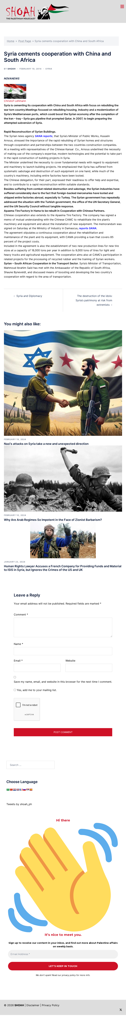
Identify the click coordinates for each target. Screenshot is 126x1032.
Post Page (24, 41)
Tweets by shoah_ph (19, 804)
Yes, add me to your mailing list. (36, 690)
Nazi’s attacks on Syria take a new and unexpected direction (46, 443)
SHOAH (12, 69)
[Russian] (24, 789)
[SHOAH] (36, 11)
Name (18, 644)
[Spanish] (30, 789)
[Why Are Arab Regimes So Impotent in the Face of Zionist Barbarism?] (63, 478)
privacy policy (69, 975)
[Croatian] (14, 789)
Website (70, 660)
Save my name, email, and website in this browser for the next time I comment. (63, 681)
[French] (21, 789)
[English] (17, 789)
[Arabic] (7, 789)
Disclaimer (32, 1005)
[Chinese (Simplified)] (11, 789)
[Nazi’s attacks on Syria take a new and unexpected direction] (63, 382)
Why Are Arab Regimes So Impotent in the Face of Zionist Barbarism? (53, 519)
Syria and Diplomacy (29, 296)
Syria (48, 69)
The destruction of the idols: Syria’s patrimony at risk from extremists (94, 300)
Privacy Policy (50, 1005)
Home (10, 41)
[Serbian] (27, 789)
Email (18, 660)
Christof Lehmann (15, 100)
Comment (21, 614)
